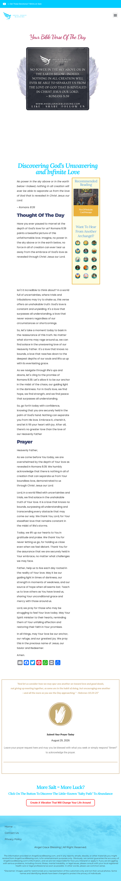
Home (9, 826)
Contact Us (12, 832)
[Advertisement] (57, 138)
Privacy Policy (13, 839)
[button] (115, 15)
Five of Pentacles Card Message (86, 211)
